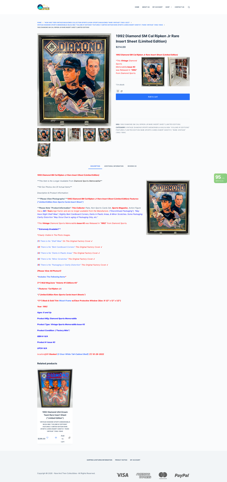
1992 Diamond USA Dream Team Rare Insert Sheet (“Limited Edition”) (55, 415)
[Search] (189, 7)
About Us (146, 7)
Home (137, 7)
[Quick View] (56, 439)
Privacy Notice (121, 460)
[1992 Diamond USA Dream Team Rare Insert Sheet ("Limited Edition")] (55, 388)
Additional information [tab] (113, 166)
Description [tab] (95, 166)
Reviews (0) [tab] (132, 166)
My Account (158, 7)
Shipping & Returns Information (99, 460)
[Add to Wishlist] (117, 91)
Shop (168, 7)
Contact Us (179, 7)
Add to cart (153, 97)
